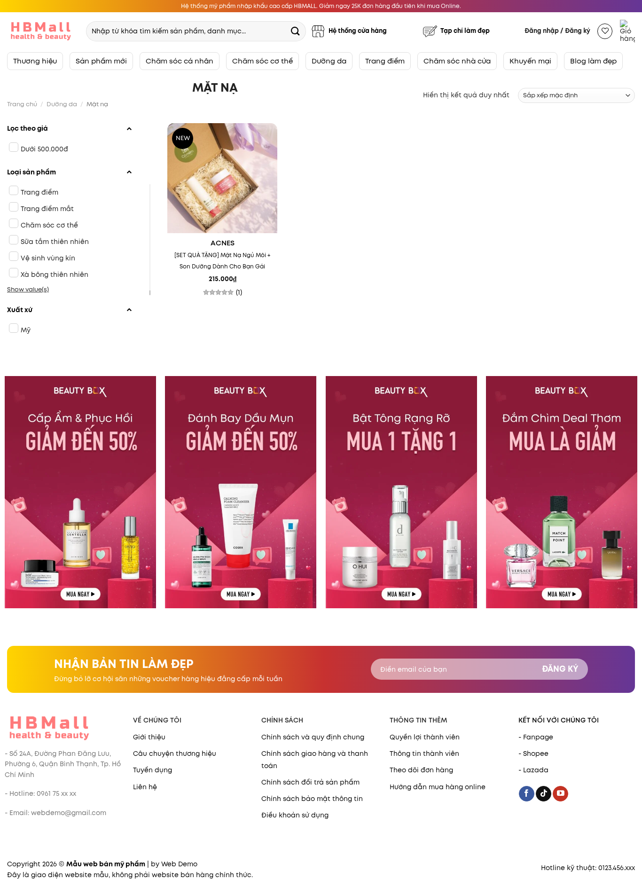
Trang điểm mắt (47, 208)
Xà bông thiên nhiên (54, 274)
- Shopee (533, 753)
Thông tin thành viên (424, 753)
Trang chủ (22, 104)
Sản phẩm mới (101, 61)
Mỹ (26, 330)
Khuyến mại (530, 61)
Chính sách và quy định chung (312, 737)
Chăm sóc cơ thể (262, 61)
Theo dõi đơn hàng (421, 770)
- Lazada (533, 770)
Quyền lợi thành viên (425, 737)
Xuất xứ (19, 309)
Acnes (223, 243)
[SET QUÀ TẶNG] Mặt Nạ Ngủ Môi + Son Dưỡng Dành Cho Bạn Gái (222, 260)
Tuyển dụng (152, 770)
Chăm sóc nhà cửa (457, 61)
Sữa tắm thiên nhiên (55, 241)
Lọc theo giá (27, 128)
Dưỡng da (329, 61)
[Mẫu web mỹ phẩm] (42, 31)
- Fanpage (535, 737)
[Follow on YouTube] (560, 794)
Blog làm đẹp (593, 61)
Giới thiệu (149, 737)
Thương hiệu (35, 61)
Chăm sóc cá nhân (179, 61)
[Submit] (295, 31)
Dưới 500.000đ (44, 149)
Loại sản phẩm (31, 172)
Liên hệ (145, 787)
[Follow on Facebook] (526, 794)
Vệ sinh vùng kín (48, 258)
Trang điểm (385, 61)
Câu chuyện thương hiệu (174, 753)
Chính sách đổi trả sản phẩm (310, 782)
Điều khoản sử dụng (295, 815)
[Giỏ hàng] (627, 31)
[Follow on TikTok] (543, 794)
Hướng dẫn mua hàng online (437, 787)
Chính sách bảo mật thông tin (312, 798)
